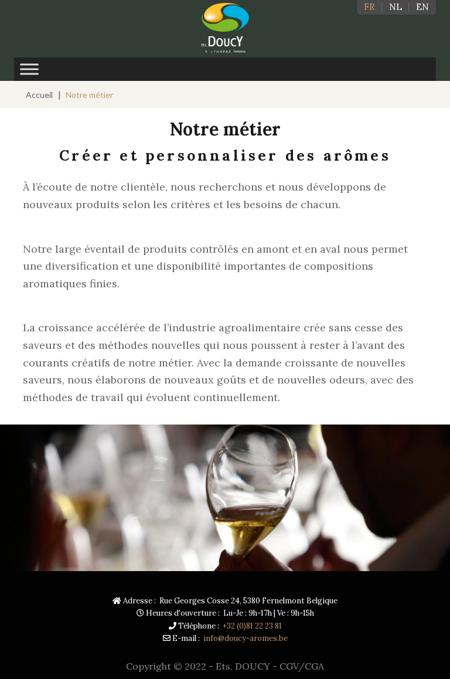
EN (422, 6)
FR (369, 6)
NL (395, 6)
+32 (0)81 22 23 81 (252, 626)
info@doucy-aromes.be (245, 638)
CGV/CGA (301, 666)
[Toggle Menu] (29, 68)
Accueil (39, 95)
